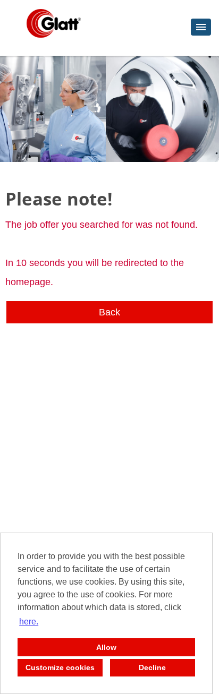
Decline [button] (152, 667)
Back (109, 312)
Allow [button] (106, 647)
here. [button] (28, 621)
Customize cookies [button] (60, 667)
